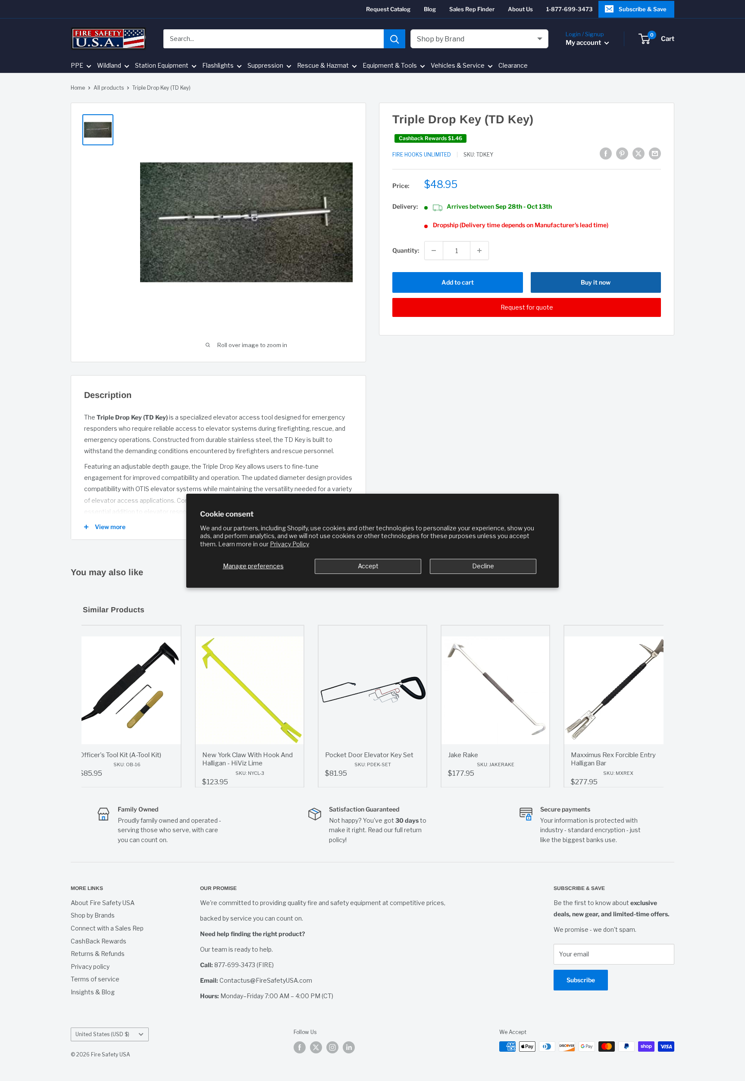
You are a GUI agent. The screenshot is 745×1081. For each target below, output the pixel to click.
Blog (430, 9)
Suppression (265, 65)
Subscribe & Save (643, 9)
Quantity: (405, 250)
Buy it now (595, 282)
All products (109, 88)
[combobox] (273, 38)
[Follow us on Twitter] (316, 1047)
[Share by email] (655, 153)
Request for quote (527, 307)
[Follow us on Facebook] (300, 1047)
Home (78, 88)
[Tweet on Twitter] (638, 153)
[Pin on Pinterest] (622, 153)
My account (584, 43)
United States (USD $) (102, 1034)
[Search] (394, 38)
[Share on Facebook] (606, 153)
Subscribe (581, 980)
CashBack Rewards (98, 941)
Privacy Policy (289, 544)
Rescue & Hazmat (323, 65)
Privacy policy (90, 966)
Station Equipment (161, 65)
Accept (368, 566)
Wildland (109, 65)
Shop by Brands (93, 915)
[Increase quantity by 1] (479, 250)
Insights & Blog (93, 992)
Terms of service (95, 979)
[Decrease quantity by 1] (434, 250)
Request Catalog (388, 9)
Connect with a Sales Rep (107, 928)
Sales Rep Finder (472, 9)
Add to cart (457, 282)
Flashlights (218, 65)
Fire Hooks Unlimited (421, 154)
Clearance (513, 65)
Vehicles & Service (458, 65)
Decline (483, 566)
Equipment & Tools (390, 65)
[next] (655, 706)
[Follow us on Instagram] (332, 1047)
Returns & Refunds (98, 953)
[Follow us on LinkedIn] (349, 1047)
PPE (77, 65)
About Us (520, 9)
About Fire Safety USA (103, 902)
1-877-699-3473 (569, 9)
